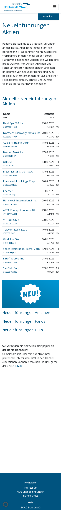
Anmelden (48, 16)
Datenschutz (30, 495)
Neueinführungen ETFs (22, 329)
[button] (5, 504)
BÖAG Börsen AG (30, 507)
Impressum (30, 487)
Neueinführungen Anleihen (26, 312)
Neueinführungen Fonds (23, 321)
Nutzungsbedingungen (30, 491)
